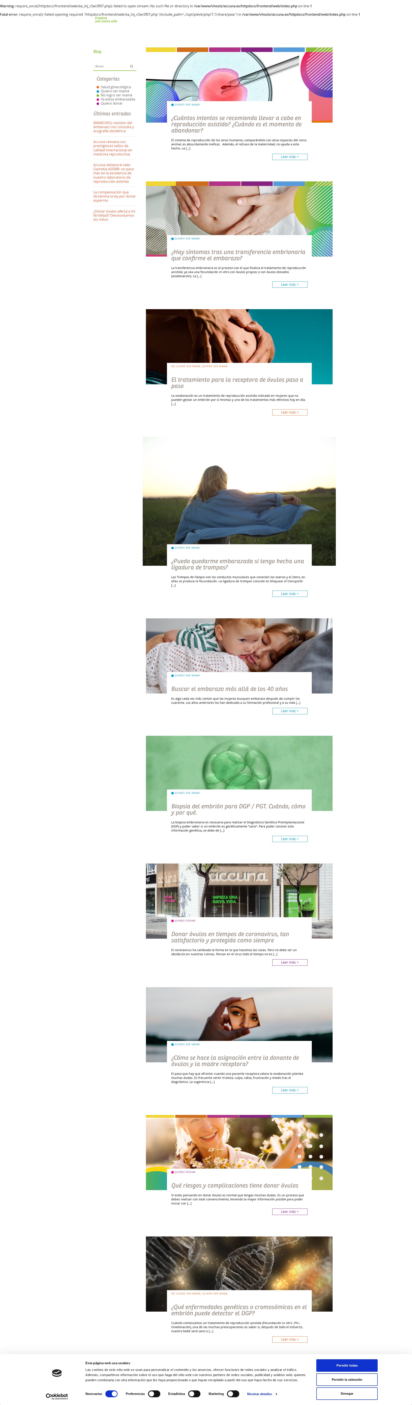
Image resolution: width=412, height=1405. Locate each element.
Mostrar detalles (259, 1394)
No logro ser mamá (116, 95)
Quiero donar (112, 103)
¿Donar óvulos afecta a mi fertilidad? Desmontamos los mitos (114, 215)
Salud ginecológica (116, 87)
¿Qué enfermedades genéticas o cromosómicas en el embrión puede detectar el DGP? (239, 1310)
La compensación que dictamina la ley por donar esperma (114, 196)
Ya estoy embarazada (118, 99)
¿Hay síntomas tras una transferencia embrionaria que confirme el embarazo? (238, 255)
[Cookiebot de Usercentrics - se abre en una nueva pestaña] (57, 1396)
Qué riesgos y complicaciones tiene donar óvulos (234, 1185)
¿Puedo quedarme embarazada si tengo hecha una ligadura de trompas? (237, 564)
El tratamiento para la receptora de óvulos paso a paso (237, 382)
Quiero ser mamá (115, 91)
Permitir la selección (347, 1379)
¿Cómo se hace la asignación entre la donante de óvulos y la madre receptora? (235, 1060)
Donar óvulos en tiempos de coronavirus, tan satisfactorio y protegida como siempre (230, 937)
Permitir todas (347, 1365)
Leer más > (290, 156)
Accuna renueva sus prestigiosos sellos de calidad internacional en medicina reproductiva (112, 148)
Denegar (347, 1393)
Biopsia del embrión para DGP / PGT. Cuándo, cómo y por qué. (238, 809)
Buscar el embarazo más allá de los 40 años (229, 689)
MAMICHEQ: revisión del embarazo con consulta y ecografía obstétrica (113, 126)
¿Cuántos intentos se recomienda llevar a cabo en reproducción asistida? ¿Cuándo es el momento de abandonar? (236, 124)
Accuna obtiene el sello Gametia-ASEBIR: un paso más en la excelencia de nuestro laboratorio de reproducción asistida (113, 173)
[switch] (154, 1393)
